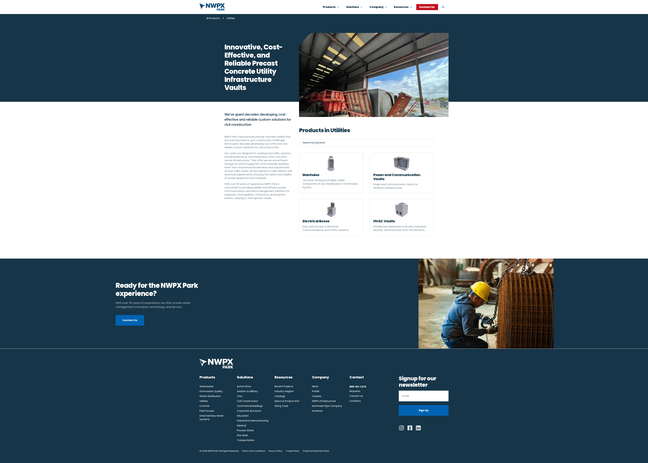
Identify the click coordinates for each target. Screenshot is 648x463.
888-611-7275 (357, 386)
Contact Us (356, 396)
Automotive (244, 386)
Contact (356, 377)
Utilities (203, 401)
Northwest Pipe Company (327, 406)
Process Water (245, 430)
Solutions (245, 377)
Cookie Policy (292, 450)
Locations (355, 401)
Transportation (245, 440)
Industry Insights (284, 391)
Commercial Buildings (250, 406)
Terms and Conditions (253, 450)
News (315, 386)
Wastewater (206, 386)
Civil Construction (247, 401)
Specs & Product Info (287, 401)
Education (243, 415)
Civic (240, 396)
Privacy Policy (275, 450)
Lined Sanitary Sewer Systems (211, 417)
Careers (316, 396)
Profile (315, 391)
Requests (354, 391)
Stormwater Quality (211, 391)
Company (320, 377)
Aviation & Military (247, 391)
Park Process (206, 411)
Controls (204, 406)
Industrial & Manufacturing (252, 420)
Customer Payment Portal (316, 450)
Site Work (242, 435)
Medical (241, 425)
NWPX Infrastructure (324, 401)
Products (207, 377)
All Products (213, 18)
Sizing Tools (281, 406)
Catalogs (280, 396)
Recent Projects (284, 386)
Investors (317, 411)
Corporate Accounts (249, 411)
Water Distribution (210, 396)
